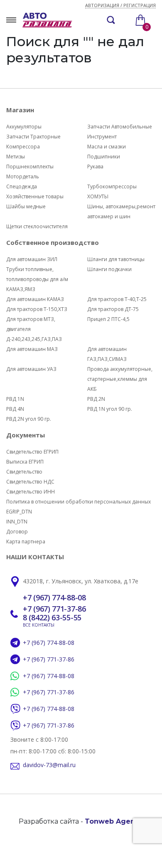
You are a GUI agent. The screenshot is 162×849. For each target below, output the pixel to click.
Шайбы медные (26, 206)
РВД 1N (15, 398)
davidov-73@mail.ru (49, 765)
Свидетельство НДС (30, 481)
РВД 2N (96, 398)
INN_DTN (16, 521)
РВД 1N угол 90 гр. (109, 408)
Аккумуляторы (24, 126)
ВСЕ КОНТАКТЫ (38, 624)
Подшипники (103, 156)
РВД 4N (15, 408)
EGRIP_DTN (19, 511)
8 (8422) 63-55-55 (52, 617)
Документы (25, 435)
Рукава (95, 166)
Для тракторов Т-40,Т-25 (117, 299)
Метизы (15, 156)
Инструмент (102, 136)
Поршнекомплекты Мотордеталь (30, 171)
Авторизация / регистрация (120, 5)
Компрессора (23, 146)
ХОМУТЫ (97, 196)
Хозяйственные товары (35, 196)
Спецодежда (21, 186)
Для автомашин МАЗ (32, 349)
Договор (17, 531)
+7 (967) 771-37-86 (54, 609)
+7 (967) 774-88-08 (54, 597)
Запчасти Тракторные (33, 136)
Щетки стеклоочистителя (37, 226)
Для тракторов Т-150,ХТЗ (36, 309)
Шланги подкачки (109, 269)
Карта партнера (25, 541)
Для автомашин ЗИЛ (31, 259)
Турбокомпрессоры (112, 186)
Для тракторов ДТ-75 (113, 309)
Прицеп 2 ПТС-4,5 (108, 319)
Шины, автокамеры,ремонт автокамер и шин (121, 211)
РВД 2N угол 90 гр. (28, 418)
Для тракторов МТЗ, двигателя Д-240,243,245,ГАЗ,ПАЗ (34, 329)
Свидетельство (24, 471)
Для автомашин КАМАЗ (35, 299)
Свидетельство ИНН (30, 491)
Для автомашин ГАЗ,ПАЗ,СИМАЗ (107, 354)
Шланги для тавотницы (116, 259)
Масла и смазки (106, 146)
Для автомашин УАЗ (31, 369)
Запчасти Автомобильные (119, 126)
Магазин (20, 110)
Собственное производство (52, 242)
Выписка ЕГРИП (25, 461)
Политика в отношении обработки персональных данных (78, 501)
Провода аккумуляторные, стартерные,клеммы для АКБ (119, 378)
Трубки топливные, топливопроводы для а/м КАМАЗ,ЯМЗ (37, 279)
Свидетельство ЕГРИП (32, 451)
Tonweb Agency (114, 821)
